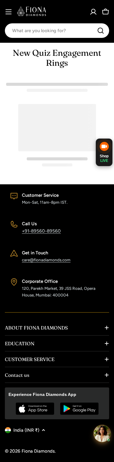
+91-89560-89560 (41, 231)
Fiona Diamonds (38, 451)
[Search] (100, 30)
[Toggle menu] (8, 11)
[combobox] (57, 30)
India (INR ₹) (26, 430)
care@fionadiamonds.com (46, 259)
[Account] (93, 11)
